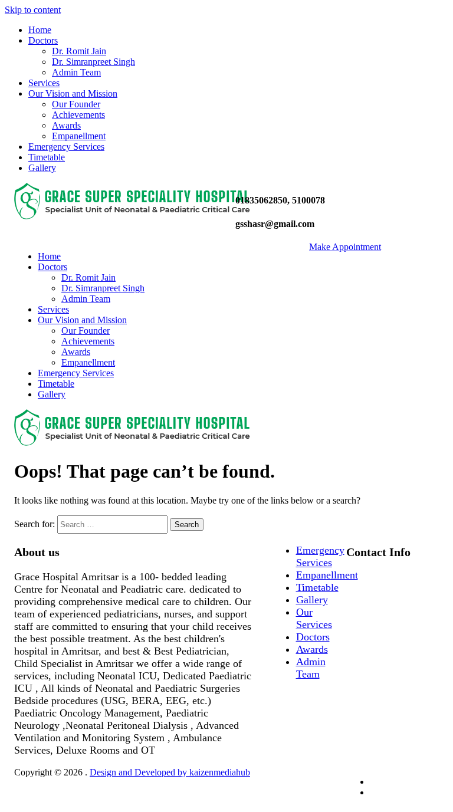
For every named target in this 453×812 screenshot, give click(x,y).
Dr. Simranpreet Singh (93, 62)
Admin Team (76, 72)
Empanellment (79, 136)
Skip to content (33, 10)
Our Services (314, 618)
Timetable (46, 157)
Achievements (78, 115)
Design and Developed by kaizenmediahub (170, 772)
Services (44, 83)
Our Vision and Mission (72, 93)
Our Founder (76, 104)
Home (39, 30)
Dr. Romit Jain (79, 51)
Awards (66, 125)
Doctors (43, 40)
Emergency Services (66, 147)
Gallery (42, 168)
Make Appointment (345, 247)
